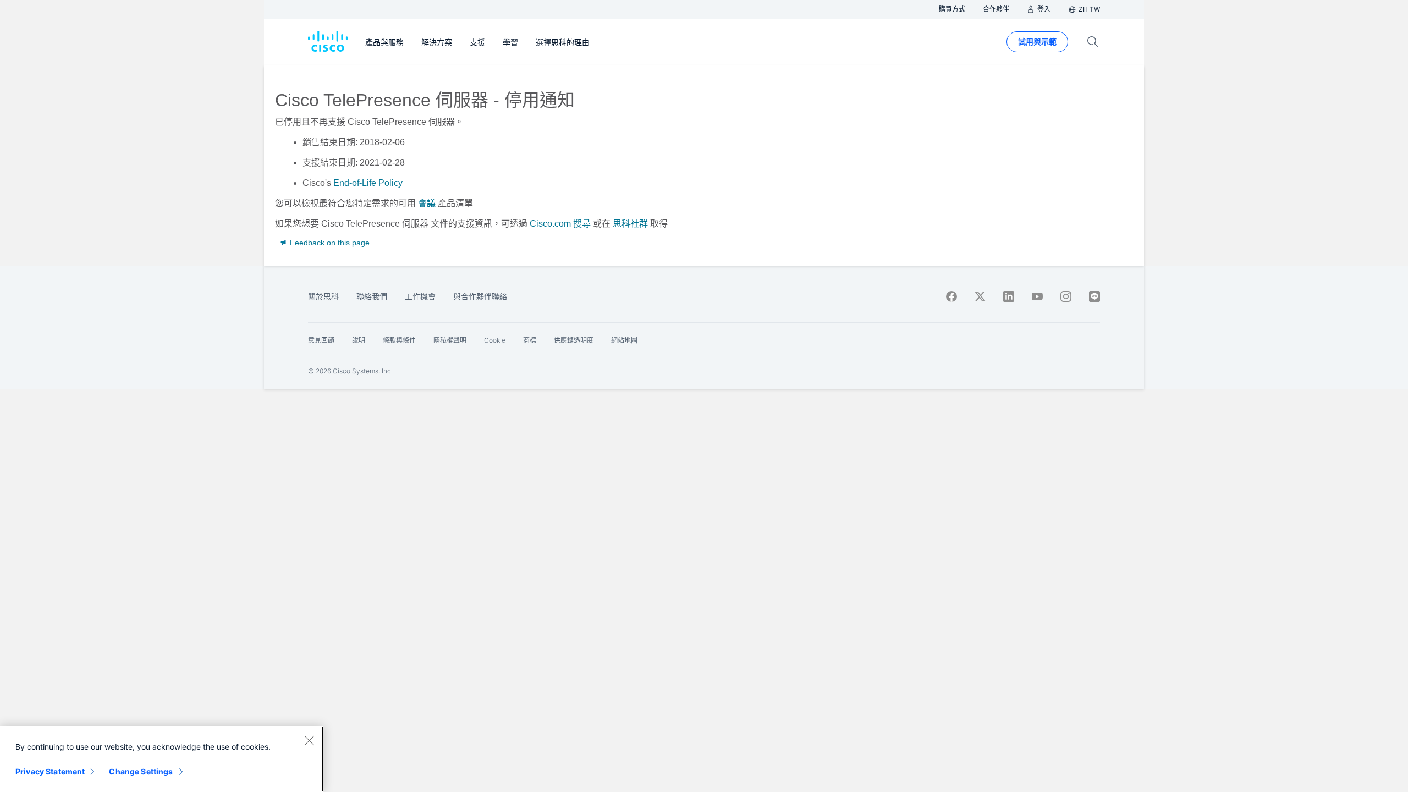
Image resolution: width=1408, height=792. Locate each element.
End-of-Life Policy (368, 183)
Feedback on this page (329, 242)
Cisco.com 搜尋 (560, 223)
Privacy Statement (50, 771)
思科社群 (630, 223)
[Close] (309, 740)
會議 (427, 203)
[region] (161, 759)
